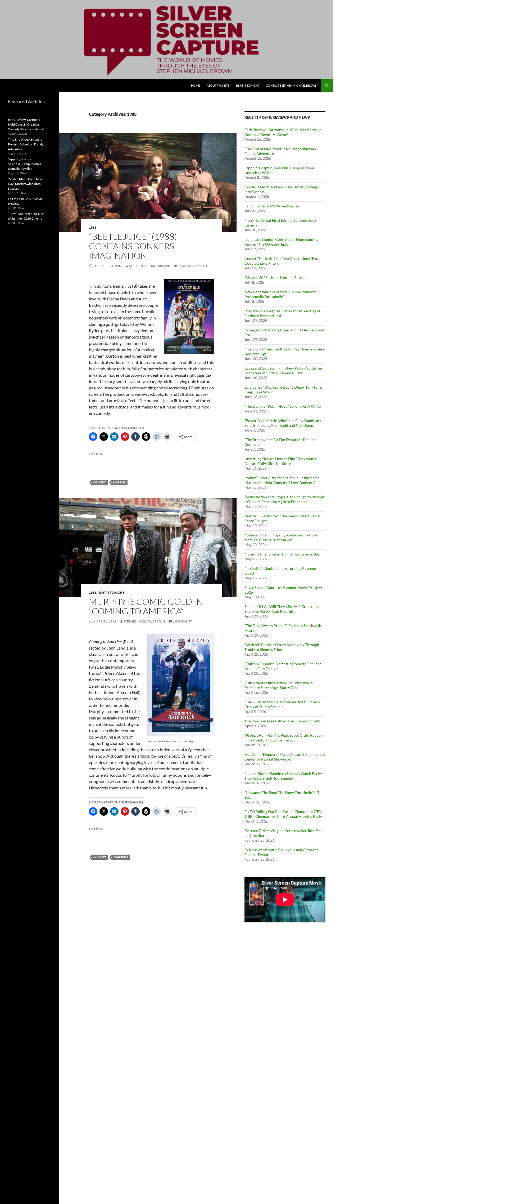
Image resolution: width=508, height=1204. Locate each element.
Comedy (99, 482)
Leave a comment (192, 266)
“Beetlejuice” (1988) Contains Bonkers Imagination (133, 246)
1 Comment (182, 621)
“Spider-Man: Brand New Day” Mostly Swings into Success (25, 183)
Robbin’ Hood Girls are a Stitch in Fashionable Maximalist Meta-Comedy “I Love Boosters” (281, 480)
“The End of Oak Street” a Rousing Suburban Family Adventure (25, 144)
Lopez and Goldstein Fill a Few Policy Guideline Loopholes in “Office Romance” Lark (283, 370)
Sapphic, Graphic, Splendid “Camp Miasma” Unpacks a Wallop (25, 164)
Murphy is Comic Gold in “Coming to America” (146, 606)
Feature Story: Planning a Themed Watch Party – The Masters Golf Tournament (284, 775)
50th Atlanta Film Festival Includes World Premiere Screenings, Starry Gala (278, 685)
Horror (119, 482)
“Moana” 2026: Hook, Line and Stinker (275, 277)
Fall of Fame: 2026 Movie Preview (272, 206)
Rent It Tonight (247, 85)
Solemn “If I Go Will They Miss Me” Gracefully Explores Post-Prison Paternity (281, 609)
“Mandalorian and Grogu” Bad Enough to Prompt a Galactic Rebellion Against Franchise (284, 499)
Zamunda (120, 857)
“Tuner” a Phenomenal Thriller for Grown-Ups (282, 554)
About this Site (218, 85)
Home (195, 85)
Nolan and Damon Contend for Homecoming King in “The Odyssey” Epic (281, 241)
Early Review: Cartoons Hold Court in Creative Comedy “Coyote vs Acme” (282, 132)
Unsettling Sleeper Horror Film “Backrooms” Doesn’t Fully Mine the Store (280, 461)
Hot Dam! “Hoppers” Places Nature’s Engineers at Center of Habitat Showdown (284, 756)
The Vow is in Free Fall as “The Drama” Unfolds (282, 721)
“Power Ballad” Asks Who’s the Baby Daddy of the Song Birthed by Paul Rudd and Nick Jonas (284, 423)
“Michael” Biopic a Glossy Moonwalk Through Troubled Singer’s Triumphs (281, 647)
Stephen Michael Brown (149, 266)
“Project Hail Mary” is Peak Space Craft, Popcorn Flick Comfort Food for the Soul (284, 737)
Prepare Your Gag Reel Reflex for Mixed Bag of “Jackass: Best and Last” (282, 313)
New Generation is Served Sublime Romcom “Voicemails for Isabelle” (280, 294)
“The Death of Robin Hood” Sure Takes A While (282, 406)
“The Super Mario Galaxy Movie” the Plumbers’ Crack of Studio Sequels (282, 704)
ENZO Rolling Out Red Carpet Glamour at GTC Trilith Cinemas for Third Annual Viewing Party (283, 814)
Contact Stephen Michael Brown (291, 85)
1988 (92, 227)
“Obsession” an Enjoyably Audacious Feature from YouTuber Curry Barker (280, 537)
